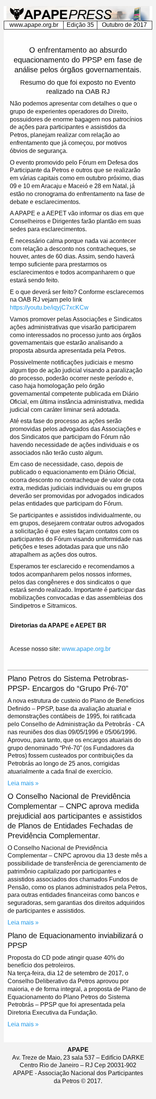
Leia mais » (23, 783)
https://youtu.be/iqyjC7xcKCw (49, 307)
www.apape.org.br (33, 25)
